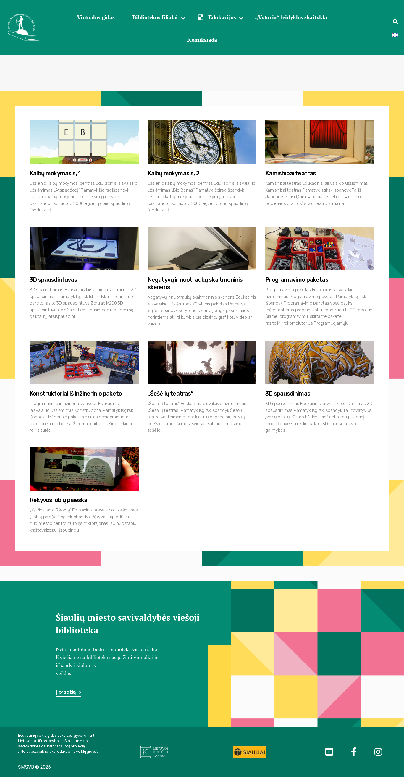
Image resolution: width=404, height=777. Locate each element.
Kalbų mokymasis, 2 (174, 173)
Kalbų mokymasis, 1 (55, 173)
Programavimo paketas (296, 279)
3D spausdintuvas (53, 279)
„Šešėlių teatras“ (170, 393)
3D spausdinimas (287, 393)
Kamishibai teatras (290, 173)
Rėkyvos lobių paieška (59, 500)
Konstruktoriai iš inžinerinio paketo (76, 393)
